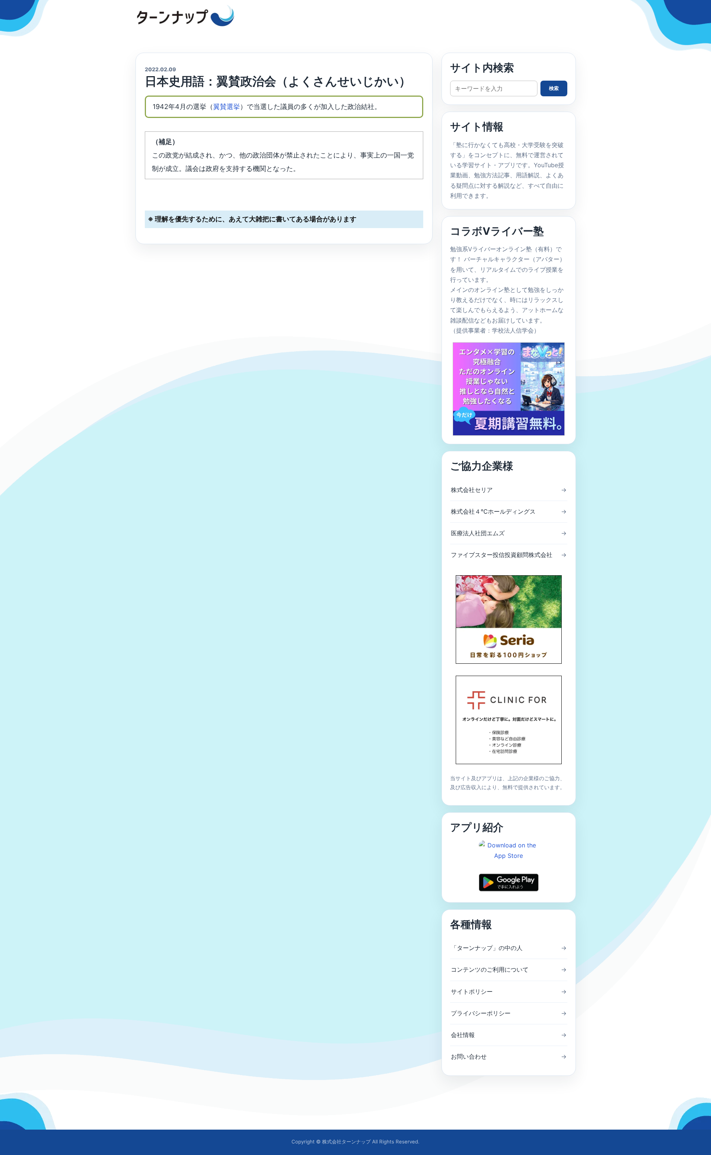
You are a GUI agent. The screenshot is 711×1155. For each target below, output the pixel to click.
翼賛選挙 (226, 106)
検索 (554, 88)
